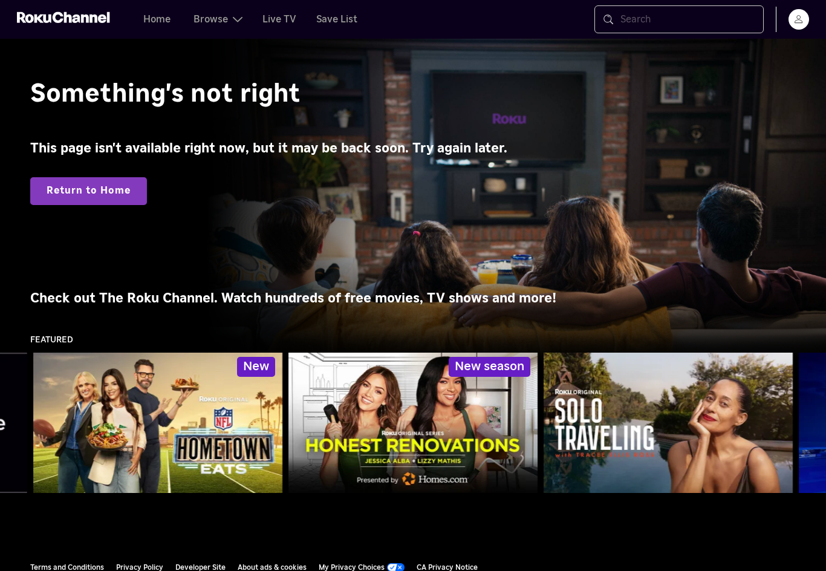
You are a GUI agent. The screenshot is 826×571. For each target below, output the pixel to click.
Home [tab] (157, 19)
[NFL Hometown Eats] (157, 423)
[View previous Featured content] (15, 423)
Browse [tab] (210, 19)
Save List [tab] (336, 19)
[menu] (799, 19)
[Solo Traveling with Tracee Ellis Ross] (668, 423)
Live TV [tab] (279, 19)
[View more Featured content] (811, 423)
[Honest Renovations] (413, 423)
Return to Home (89, 190)
